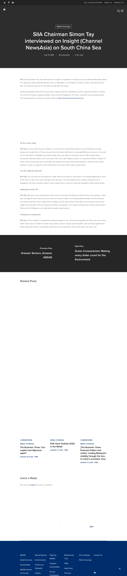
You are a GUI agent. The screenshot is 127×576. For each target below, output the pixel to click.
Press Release (84, 555)
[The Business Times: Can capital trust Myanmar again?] (33, 360)
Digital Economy (26, 560)
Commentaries (26, 440)
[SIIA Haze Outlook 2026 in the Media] (63, 360)
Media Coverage (27, 444)
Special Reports (41, 555)
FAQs (66, 563)
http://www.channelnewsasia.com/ (70, 98)
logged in (33, 485)
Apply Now (68, 568)
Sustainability (25, 565)
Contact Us (98, 555)
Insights (38, 573)
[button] (122, 11)
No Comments (64, 55)
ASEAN (23, 555)
